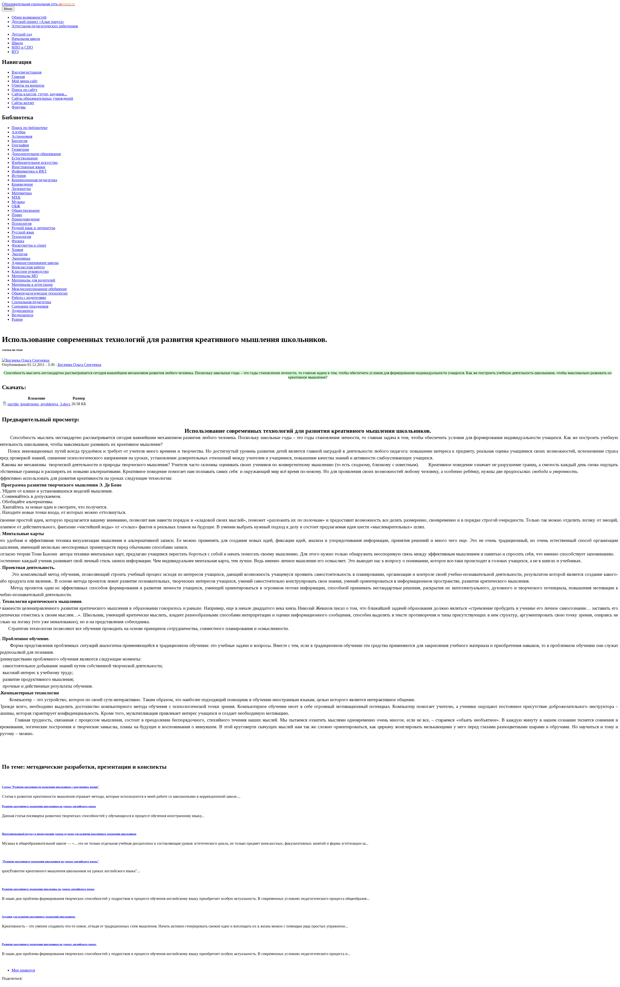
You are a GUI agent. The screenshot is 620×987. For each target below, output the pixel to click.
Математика (22, 193)
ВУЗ (15, 52)
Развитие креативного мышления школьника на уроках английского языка (48, 889)
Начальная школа (26, 39)
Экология (19, 254)
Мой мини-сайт (25, 81)
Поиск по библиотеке (29, 128)
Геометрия (20, 149)
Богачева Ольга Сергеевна (79, 365)
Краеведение (22, 184)
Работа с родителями (29, 298)
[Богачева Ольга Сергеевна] (25, 360)
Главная (18, 77)
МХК (16, 197)
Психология (21, 223)
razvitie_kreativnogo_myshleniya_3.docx (39, 404)
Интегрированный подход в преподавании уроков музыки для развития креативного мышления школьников (69, 833)
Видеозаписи (22, 315)
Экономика (21, 258)
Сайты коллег (23, 103)
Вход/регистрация (26, 72)
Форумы (19, 107)
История (19, 176)
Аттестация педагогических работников (45, 26)
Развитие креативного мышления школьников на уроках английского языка (49, 806)
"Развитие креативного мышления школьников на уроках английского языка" (50, 861)
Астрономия (22, 136)
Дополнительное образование (36, 154)
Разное (17, 319)
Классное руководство (30, 271)
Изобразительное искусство (35, 162)
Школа (17, 43)
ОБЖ (16, 206)
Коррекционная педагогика (34, 180)
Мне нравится (23, 970)
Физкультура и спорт (29, 245)
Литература (21, 189)
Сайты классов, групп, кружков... (39, 94)
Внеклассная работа (28, 267)
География (20, 145)
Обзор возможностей (29, 17)
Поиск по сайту (25, 90)
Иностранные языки (28, 167)
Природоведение (26, 219)
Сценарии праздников (30, 306)
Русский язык (23, 232)
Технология (21, 237)
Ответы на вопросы (28, 85)
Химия (17, 250)
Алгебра (18, 132)
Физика (18, 241)
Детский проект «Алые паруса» (38, 22)
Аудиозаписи (22, 311)
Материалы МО (25, 276)
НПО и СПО (22, 47)
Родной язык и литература (33, 228)
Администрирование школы (35, 263)
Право (17, 215)
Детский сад (22, 34)
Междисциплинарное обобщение (39, 289)
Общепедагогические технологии (40, 293)
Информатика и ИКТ (29, 171)
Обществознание (26, 210)
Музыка (18, 202)
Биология (19, 141)
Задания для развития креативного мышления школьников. (39, 916)
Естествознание (25, 158)
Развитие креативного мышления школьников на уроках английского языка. (49, 944)
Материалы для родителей (33, 280)
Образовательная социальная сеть (38, 4)
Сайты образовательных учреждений (42, 98)
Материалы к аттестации (32, 284)
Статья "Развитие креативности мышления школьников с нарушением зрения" (50, 786)
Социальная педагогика (31, 302)
